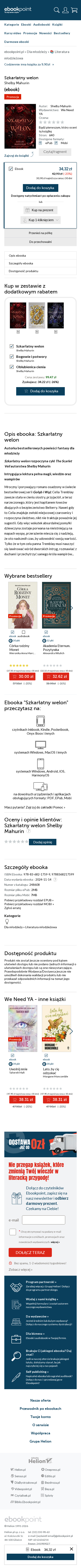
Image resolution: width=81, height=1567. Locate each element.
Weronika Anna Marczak (23, 653)
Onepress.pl (52, 1469)
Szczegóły (21, 263)
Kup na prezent (42, 210)
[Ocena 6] (62, 122)
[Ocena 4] (54, 122)
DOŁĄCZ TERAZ (30, 1252)
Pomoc (58, 807)
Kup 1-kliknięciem (41, 220)
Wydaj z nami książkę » (42, 1299)
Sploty (49, 1495)
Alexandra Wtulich (53, 653)
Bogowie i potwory (31, 356)
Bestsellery (62, 33)
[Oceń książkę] (57, 122)
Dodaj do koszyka (40, 188)
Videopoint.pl (23, 1489)
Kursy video (12, 33)
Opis (17, 255)
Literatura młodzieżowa (41, 927)
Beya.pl (49, 1489)
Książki (57, 24)
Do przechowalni (40, 242)
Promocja (12, 97)
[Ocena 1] (41, 122)
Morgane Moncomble (55, 1076)
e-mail (14, 1220)
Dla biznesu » (35, 1333)
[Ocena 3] (49, 122)
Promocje (30, 33)
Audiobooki (41, 24)
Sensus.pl (20, 1476)
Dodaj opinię (42, 842)
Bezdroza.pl (52, 1482)
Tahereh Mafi (17, 1072)
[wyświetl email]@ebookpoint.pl (55, 1536)
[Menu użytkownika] (65, 10)
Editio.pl (50, 1476)
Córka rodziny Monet (19, 648)
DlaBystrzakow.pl (26, 1482)
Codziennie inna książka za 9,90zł (27, 64)
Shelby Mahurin (61, 106)
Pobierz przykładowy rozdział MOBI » (29, 904)
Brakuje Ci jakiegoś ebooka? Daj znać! (48, 1352)
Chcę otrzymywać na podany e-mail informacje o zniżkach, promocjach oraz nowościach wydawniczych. (42, 1236)
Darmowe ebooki (16, 41)
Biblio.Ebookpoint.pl (27, 1502)
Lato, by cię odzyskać (51, 1071)
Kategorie (11, 24)
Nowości (45, 33)
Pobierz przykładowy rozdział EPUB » (29, 900)
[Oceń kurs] (16, 842)
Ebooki (26, 24)
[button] (71, 608)
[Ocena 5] (58, 122)
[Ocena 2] (45, 122)
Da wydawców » (37, 1316)
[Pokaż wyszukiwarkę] (57, 10)
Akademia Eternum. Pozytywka (56, 648)
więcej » (55, 1242)
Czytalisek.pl (23, 1495)
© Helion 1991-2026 (16, 1526)
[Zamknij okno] (71, 1549)
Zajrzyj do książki (16, 155)
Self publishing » (37, 1371)
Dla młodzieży (13, 927)
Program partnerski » (41, 1282)
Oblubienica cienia (31, 367)
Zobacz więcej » (21, 1269)
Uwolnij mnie (18, 1069)
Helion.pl (20, 1469)
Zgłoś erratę (12, 908)
